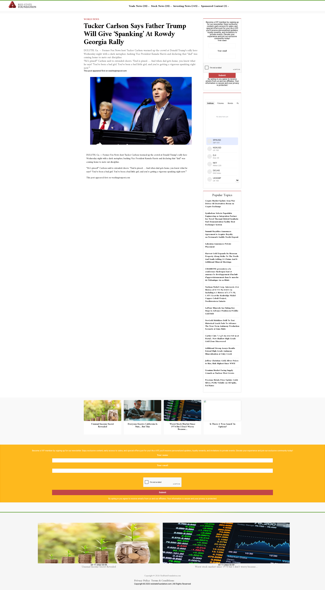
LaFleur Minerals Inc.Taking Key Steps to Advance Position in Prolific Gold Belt (221, 311)
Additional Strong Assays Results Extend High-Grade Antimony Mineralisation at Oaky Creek (220, 351)
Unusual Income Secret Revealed (99, 567)
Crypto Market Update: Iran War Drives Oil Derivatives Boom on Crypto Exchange (220, 203)
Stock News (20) (160, 6)
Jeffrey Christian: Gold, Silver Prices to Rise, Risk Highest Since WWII (221, 362)
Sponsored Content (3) (214, 6)
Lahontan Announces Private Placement (218, 245)
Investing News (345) (185, 6)
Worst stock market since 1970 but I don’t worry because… (226, 567)
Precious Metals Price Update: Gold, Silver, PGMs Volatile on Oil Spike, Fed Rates (221, 383)
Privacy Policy (142, 581)
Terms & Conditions (162, 581)
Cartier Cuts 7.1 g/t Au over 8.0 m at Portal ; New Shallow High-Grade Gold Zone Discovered (222, 338)
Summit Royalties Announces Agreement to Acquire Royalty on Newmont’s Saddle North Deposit (221, 234)
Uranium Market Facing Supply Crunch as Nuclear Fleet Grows (219, 372)
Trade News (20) (138, 6)
